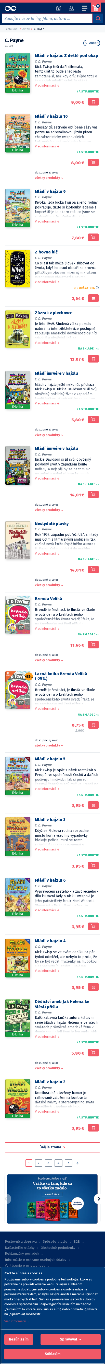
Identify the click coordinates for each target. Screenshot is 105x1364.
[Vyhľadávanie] (98, 18)
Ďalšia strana (51, 1147)
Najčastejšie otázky (20, 1248)
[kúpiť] (93, 102)
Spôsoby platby (55, 1242)
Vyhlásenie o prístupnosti (25, 1266)
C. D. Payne (43, 61)
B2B (77, 1242)
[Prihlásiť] (71, 8)
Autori (93, 43)
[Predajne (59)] (58, 8)
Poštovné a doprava (21, 1242)
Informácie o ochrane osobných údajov (36, 1260)
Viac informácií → (17, 1321)
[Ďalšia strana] (77, 1163)
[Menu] (85, 9)
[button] (18, 1339)
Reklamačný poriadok (22, 1254)
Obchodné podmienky (58, 1248)
